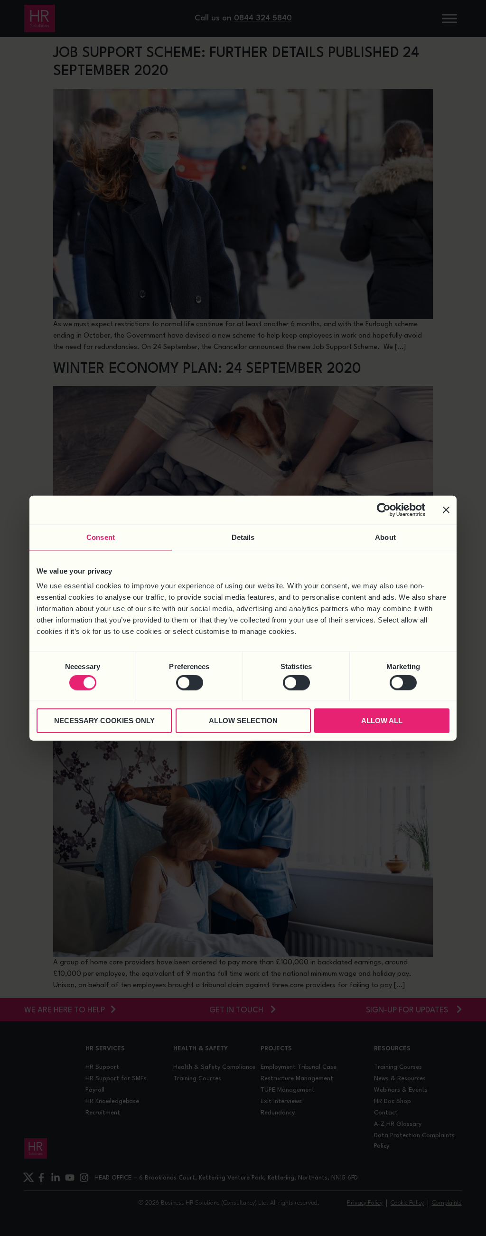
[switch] (189, 682)
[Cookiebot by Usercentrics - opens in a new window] (383, 509)
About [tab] (385, 537)
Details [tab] (243, 537)
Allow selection (243, 721)
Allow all (381, 721)
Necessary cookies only (104, 721)
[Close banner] (446, 509)
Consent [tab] (100, 537)
